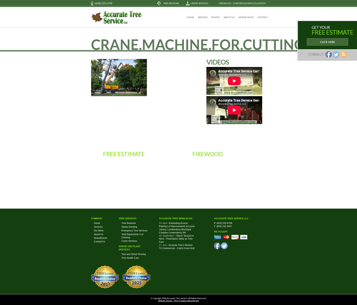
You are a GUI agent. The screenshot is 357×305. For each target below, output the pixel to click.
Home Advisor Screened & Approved (245, 190)
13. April (163, 223)
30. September (166, 236)
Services (203, 17)
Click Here (327, 42)
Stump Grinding (129, 227)
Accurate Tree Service (116, 17)
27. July (163, 245)
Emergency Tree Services (134, 230)
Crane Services (199, 3)
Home (190, 17)
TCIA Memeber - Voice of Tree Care (111, 190)
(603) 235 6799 (103, 3)
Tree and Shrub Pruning (133, 254)
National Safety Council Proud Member (156, 190)
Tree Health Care (130, 258)
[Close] (300, 23)
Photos (215, 17)
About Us (229, 17)
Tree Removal (171, 3)
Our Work (98, 230)
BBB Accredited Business (201, 190)
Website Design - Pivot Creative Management (178, 301)
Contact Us (99, 241)
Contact (262, 17)
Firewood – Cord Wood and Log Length (242, 3)
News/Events (246, 17)
